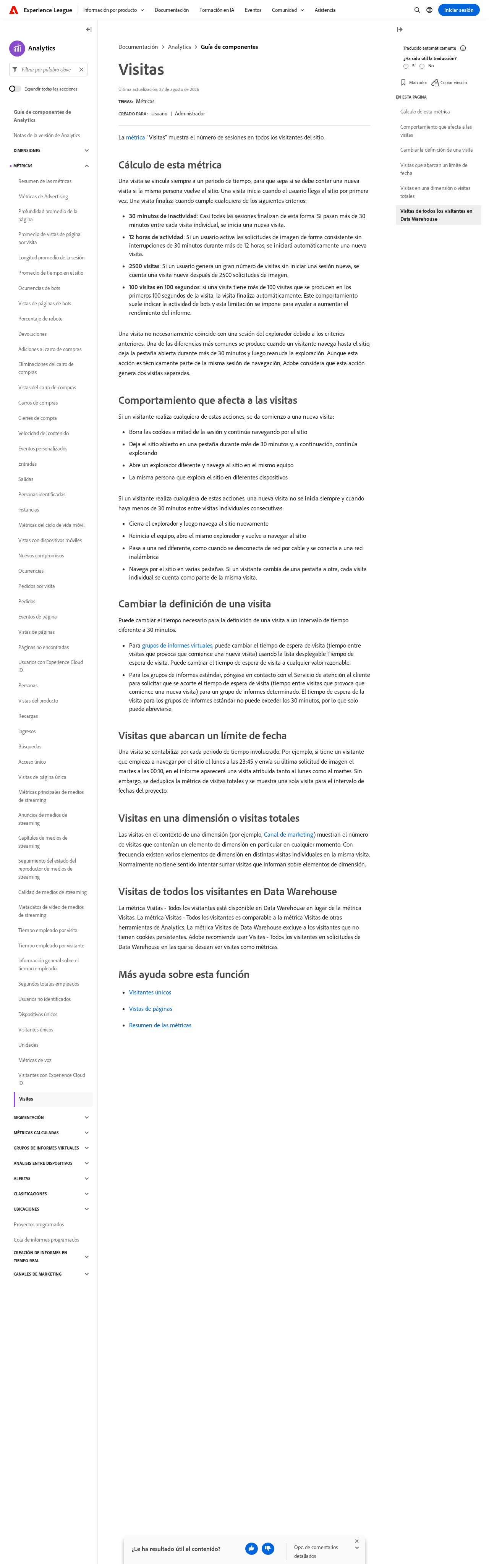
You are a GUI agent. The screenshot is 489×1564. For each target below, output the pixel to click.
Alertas (22, 1178)
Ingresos (27, 731)
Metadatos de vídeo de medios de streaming (51, 910)
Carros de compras (38, 402)
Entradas (27, 463)
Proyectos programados (39, 1224)
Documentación (138, 46)
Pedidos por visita (36, 586)
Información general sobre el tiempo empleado (48, 964)
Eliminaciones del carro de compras (46, 368)
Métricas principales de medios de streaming (51, 795)
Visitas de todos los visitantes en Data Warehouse (436, 214)
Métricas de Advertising (43, 196)
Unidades (28, 1044)
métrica (135, 137)
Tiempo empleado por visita (48, 930)
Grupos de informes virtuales (46, 1148)
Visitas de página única (42, 777)
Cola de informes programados (46, 1239)
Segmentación (29, 1117)
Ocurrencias (31, 570)
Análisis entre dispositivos (43, 1163)
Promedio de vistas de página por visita (49, 238)
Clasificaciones (30, 1193)
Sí (414, 65)
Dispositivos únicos (37, 1014)
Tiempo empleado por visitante (51, 945)
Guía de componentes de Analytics (42, 115)
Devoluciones (32, 333)
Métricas (145, 101)
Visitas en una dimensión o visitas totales (435, 192)
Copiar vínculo (453, 82)
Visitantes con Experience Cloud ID (51, 1079)
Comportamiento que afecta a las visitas (436, 130)
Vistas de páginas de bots (44, 303)
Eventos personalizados (42, 448)
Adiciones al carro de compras (49, 349)
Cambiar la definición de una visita (436, 149)
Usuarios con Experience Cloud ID (50, 666)
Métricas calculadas (36, 1132)
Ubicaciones (26, 1209)
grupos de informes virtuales (177, 645)
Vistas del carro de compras (47, 387)
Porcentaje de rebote (40, 318)
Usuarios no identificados (44, 999)
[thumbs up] (251, 1549)
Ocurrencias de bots (39, 288)
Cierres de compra (37, 417)
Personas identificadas (41, 494)
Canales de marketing (38, 1274)
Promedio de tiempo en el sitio (50, 272)
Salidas (25, 479)
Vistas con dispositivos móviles (50, 540)
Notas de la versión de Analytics (47, 135)
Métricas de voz (35, 1060)
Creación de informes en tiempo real (40, 1256)
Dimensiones (27, 150)
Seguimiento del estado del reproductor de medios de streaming (47, 868)
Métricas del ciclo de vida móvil (51, 524)
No (431, 65)
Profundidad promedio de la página (48, 215)
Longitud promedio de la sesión (51, 257)
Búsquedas (29, 746)
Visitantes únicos (150, 992)
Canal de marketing (289, 834)
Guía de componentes (229, 46)
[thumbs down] (268, 1549)
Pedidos (26, 601)
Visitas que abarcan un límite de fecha (434, 169)
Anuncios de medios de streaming (42, 818)
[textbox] (48, 69)
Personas (27, 685)
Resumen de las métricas (160, 1025)
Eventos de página (37, 616)
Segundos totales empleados (48, 983)
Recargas (28, 715)
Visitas (26, 1098)
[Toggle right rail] (399, 30)
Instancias (28, 509)
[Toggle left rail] (89, 30)
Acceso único (32, 761)
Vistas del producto (38, 700)
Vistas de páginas (150, 1008)
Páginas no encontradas (43, 647)
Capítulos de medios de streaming (43, 841)
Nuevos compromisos (41, 555)
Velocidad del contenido (43, 433)
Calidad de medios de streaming (52, 892)
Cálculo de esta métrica (425, 111)
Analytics (179, 46)
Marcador (418, 82)
